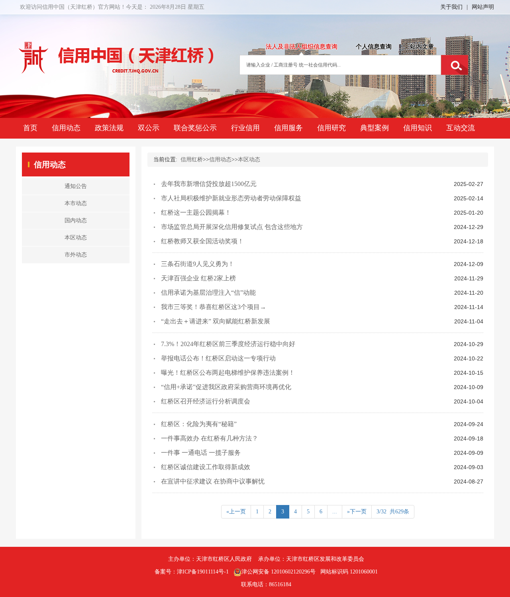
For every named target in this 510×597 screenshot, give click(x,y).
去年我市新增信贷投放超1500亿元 (209, 183)
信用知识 (417, 128)
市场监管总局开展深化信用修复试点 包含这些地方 (232, 226)
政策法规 (109, 128)
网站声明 (483, 7)
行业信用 (245, 128)
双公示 (148, 128)
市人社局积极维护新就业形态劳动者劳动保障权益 (231, 198)
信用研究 (331, 128)
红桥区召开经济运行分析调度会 (205, 401)
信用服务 (288, 128)
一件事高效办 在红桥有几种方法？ (209, 438)
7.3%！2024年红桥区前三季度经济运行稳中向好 (228, 344)
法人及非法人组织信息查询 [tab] (301, 46)
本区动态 (249, 159)
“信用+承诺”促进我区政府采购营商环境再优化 (226, 387)
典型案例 (374, 128)
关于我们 (451, 7)
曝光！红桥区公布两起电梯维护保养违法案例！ (228, 372)
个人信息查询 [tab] (374, 46)
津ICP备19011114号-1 (203, 572)
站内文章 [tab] (422, 46)
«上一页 (236, 512)
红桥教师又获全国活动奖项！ (202, 241)
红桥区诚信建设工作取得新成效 (205, 467)
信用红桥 (191, 159)
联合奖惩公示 (195, 128)
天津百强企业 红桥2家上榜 (198, 278)
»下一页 (357, 512)
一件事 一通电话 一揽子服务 (201, 452)
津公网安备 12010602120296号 (278, 572)
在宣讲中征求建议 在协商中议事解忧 (213, 481)
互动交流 (460, 128)
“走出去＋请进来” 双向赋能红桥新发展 (215, 321)
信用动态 (66, 128)
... (334, 512)
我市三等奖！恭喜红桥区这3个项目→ (213, 306)
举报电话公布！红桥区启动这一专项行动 (218, 358)
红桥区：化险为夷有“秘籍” (199, 424)
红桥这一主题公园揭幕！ (196, 212)
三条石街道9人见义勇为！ (197, 263)
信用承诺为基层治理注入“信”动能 (208, 292)
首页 (30, 128)
